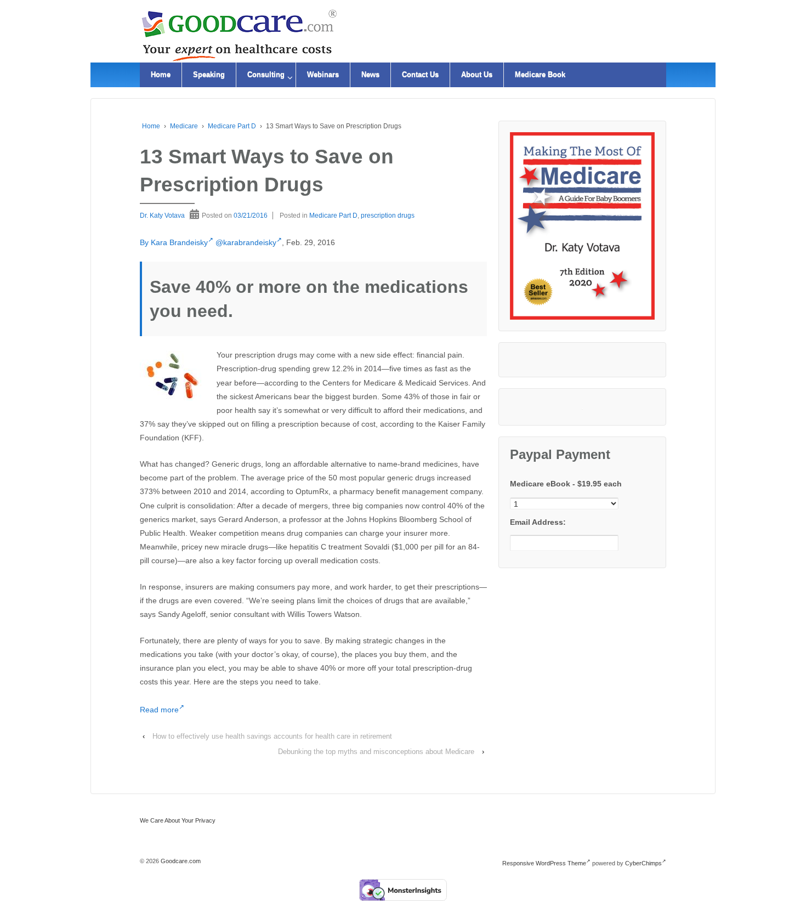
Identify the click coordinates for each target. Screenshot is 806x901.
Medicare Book (540, 75)
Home (161, 75)
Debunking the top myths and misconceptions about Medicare (376, 751)
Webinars (323, 75)
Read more (159, 709)
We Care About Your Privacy (177, 820)
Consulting (266, 75)
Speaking (209, 75)
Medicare (184, 126)
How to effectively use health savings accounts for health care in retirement (272, 736)
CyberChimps (643, 863)
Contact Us (420, 75)
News (370, 75)
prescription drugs (388, 215)
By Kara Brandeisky (174, 242)
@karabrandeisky (245, 242)
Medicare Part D (232, 126)
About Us (476, 75)
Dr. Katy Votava (162, 215)
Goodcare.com (180, 861)
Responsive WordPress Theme (544, 863)
